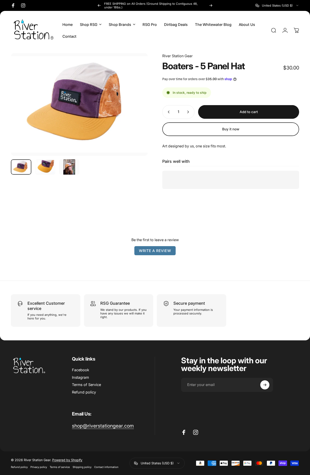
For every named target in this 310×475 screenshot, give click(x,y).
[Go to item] (21, 167)
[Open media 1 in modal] (79, 104)
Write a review (155, 250)
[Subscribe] (264, 384)
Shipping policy (82, 467)
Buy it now (230, 129)
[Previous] (99, 5)
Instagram (80, 377)
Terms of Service (86, 384)
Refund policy (84, 392)
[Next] (211, 5)
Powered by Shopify (67, 460)
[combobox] (277, 5)
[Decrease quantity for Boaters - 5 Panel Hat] (167, 112)
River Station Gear (177, 56)
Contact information (106, 467)
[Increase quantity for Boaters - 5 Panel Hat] (189, 112)
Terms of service (60, 467)
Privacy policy (38, 467)
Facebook (80, 370)
